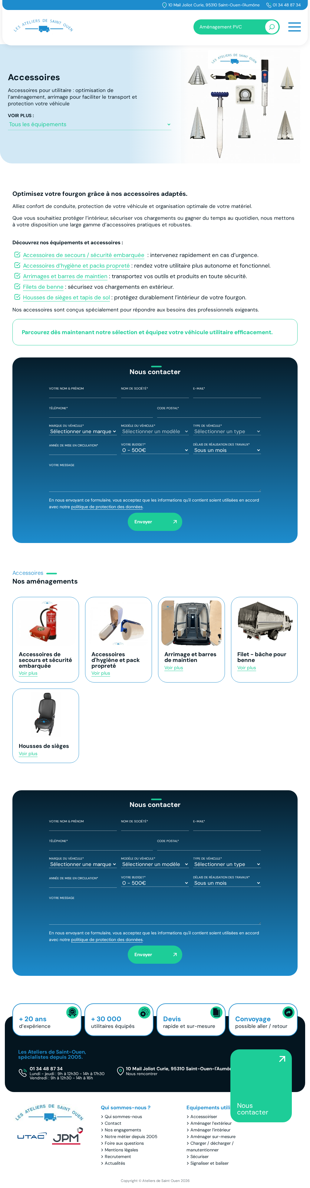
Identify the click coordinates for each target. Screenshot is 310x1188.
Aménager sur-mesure (213, 1136)
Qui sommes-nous (123, 1116)
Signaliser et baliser (209, 1163)
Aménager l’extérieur (211, 1123)
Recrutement (118, 1156)
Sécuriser (199, 1156)
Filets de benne (43, 287)
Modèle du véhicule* (138, 426)
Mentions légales (121, 1150)
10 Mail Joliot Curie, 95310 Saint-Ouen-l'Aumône (214, 5)
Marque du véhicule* (66, 426)
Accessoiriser (203, 1116)
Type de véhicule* (207, 426)
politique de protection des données (107, 506)
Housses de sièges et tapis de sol (66, 297)
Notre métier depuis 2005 (131, 1136)
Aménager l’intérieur (210, 1130)
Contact (113, 1123)
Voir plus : (21, 116)
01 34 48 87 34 (287, 5)
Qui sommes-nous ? (125, 1107)
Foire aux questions (124, 1143)
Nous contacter (252, 1109)
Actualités (115, 1163)
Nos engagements (123, 1130)
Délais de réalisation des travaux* (221, 444)
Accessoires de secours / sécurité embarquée (83, 255)
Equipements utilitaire (214, 1107)
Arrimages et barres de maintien (65, 276)
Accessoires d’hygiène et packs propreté (76, 265)
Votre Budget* (133, 444)
